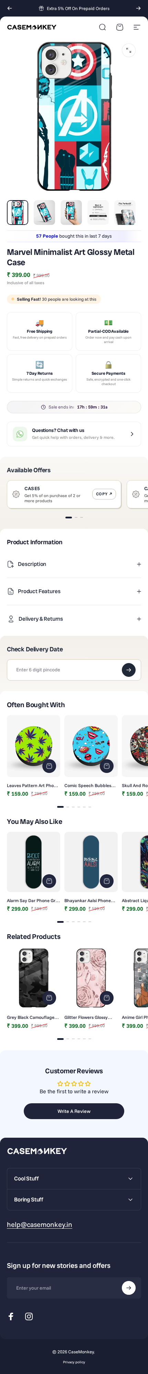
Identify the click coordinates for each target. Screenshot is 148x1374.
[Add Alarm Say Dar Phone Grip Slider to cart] (49, 881)
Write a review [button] (74, 1111)
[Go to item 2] (44, 212)
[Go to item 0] (17, 212)
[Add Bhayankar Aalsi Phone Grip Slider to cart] (107, 881)
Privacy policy (74, 1362)
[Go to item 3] (71, 212)
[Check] (129, 670)
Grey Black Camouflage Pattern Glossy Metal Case (33, 1017)
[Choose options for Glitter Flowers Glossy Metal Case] (107, 998)
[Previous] (9, 8)
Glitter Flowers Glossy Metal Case (86, 1017)
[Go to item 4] (98, 212)
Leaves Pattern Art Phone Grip (33, 785)
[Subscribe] (129, 1288)
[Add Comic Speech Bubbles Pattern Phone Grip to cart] (107, 766)
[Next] (138, 8)
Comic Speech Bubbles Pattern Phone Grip (87, 785)
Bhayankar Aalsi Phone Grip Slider (87, 900)
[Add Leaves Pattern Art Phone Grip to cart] (49, 766)
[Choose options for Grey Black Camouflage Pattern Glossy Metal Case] (49, 998)
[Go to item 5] (125, 212)
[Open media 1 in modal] (129, 50)
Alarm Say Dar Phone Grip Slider (33, 900)
